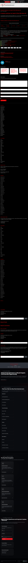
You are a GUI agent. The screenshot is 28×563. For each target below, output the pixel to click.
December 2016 (2, 134)
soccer (15, 47)
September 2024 (2, 106)
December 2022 (2, 272)
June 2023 (2, 182)
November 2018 (2, 132)
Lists (1, 154)
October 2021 (2, 126)
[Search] (26, 343)
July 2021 (2, 127)
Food (1, 240)
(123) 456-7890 (2, 312)
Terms (21, 560)
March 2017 (2, 133)
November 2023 (2, 107)
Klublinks (18, 25)
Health (1, 241)
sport (17, 47)
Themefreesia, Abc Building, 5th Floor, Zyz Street (6, 311)
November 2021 (2, 125)
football (9, 47)
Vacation (2, 162)
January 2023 (2, 187)
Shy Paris (24, 25)
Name (1, 88)
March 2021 (2, 128)
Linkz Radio (13, 25)
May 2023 (2, 183)
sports (20, 47)
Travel (1, 160)
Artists (1, 139)
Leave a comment (4, 11)
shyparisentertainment (22, 35)
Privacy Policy (19, 560)
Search (1, 317)
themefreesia (2, 314)
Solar (1, 158)
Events (1, 237)
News (1, 156)
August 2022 (2, 194)
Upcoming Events (3, 161)
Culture (1, 232)
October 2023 (2, 179)
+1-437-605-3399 (3, 352)
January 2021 (2, 129)
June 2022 (2, 122)
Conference (2, 231)
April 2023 (2, 268)
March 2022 (2, 124)
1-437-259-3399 (5, 36)
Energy (1, 233)
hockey (12, 47)
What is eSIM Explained (3, 169)
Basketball (2, 140)
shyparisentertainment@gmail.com (5, 351)
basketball (6, 47)
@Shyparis (9, 35)
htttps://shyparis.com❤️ (8, 45)
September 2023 (2, 264)
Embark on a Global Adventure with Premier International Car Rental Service (9, 166)
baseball (2, 47)
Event (1, 236)
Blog (1, 229)
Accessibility (19, 561)
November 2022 (2, 190)
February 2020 (2, 130)
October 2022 (2, 191)
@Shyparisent (14, 35)
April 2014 (2, 135)
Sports (1, 11)
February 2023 (2, 186)
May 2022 (2, 123)
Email (1, 91)
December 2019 (2, 131)
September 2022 (2, 276)
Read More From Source (4, 18)
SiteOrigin (15, 365)
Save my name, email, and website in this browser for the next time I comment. (11, 98)
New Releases (2, 155)
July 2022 (2, 121)
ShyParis (4, 35)
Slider (1, 157)
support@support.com (3, 313)
